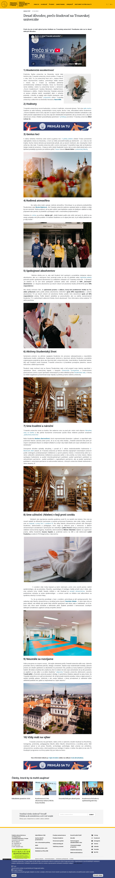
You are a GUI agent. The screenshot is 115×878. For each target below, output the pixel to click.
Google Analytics (18, 870)
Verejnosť (69, 4)
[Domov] (4, 4)
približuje (63, 117)
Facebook (97, 838)
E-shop (96, 835)
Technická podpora (49, 858)
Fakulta (36, 4)
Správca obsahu (39, 858)
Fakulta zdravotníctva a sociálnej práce (24, 4)
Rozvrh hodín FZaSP (76, 835)
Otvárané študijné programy (75, 846)
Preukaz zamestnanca (59, 835)
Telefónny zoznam (58, 846)
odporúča (59, 672)
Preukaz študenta (58, 838)
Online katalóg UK (58, 843)
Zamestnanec (60, 4)
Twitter (96, 843)
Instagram (97, 841)
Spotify (96, 852)
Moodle (72, 838)
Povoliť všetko (98, 875)
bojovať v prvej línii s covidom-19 (41, 523)
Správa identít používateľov (39, 838)
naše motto (87, 108)
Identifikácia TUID (40, 835)
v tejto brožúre (53, 758)
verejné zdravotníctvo (77, 591)
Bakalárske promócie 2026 (21, 798)
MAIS (36, 845)
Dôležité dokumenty (76, 850)
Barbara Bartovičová (42, 438)
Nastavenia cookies (7, 859)
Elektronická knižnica (76, 852)
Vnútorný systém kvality (83, 4)
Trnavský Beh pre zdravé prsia (69, 798)
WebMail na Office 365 (41, 851)
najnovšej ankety (86, 277)
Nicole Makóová (41, 207)
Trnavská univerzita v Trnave (13, 4)
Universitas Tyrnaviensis (70, 370)
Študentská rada (79, 372)
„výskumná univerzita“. (31, 435)
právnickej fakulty (82, 149)
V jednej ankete (67, 139)
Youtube (96, 849)
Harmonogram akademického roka (76, 841)
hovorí (57, 149)
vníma (34, 215)
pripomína (47, 97)
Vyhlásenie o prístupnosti (62, 858)
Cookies (71, 858)
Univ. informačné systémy (42, 842)
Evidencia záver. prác (41, 848)
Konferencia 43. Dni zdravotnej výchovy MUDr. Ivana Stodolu (44, 801)
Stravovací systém (58, 841)
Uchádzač (44, 4)
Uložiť (14, 875)
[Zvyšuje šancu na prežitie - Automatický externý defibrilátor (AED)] (21, 854)
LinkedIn (96, 846)
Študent (51, 4)
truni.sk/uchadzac (77, 758)
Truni (14, 866)
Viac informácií (78, 863)
